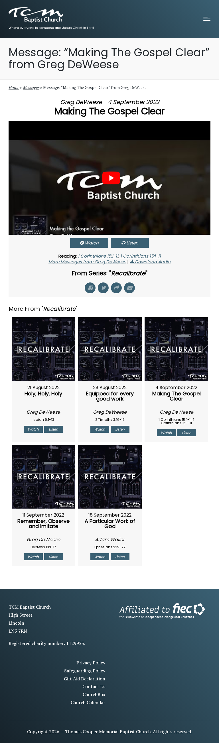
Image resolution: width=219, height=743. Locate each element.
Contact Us (93, 686)
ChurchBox (94, 694)
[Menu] (206, 19)
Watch (92, 243)
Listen (132, 243)
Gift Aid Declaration (84, 679)
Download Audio (153, 262)
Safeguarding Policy (84, 671)
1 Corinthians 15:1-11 (98, 256)
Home (14, 87)
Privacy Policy (90, 663)
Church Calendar (88, 702)
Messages (31, 87)
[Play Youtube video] (111, 178)
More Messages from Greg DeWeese (87, 262)
